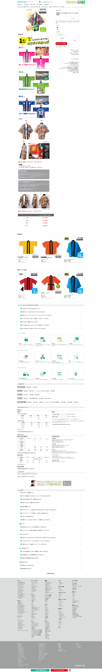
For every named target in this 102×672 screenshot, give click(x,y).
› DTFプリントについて (42, 648)
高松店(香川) (29, 402)
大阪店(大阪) (25, 398)
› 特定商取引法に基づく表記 (62, 650)
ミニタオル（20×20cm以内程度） (36, 634)
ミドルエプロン (47, 624)
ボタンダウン (47, 613)
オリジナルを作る (60, 670)
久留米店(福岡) (70, 402)
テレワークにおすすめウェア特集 (77, 616)
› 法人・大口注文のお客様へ (21, 656)
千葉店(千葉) (25, 390)
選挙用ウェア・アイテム (76, 614)
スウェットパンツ (34, 585)
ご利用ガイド (19, 4)
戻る (70, 670)
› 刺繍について (41, 649)
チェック (46, 615)
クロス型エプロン (47, 626)
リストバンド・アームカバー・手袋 (77, 586)
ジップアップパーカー (34, 583)
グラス (60, 597)
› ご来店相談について (20, 648)
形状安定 (46, 617)
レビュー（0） (73, 18)
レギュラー (58, 31)
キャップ (59, 580)
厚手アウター (33, 596)
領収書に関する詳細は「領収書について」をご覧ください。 (26, 468)
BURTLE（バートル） (48, 582)
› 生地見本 (40, 651)
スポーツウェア (19, 616)
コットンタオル (33, 622)
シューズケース (34, 618)
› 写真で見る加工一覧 (42, 646)
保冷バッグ (33, 616)
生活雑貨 (60, 619)
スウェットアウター (34, 589)
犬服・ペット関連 (75, 584)
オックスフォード (47, 611)
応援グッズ (74, 589)
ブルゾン (32, 594)
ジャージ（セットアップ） (21, 620)
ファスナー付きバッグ (34, 608)
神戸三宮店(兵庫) (48, 398)
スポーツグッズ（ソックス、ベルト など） (23, 630)
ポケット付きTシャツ (20, 591)
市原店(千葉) (31, 390)
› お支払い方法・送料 (20, 650)
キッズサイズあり (20, 613)
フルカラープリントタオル (35, 625)
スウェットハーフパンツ (35, 586)
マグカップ (60, 593)
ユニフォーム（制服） (48, 595)
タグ (73, 582)
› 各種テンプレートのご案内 (42, 655)
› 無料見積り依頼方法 (21, 649)
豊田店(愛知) (37, 394)
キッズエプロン (47, 636)
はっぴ (60, 589)
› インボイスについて (20, 657)
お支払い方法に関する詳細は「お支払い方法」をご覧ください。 (27, 452)
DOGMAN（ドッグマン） (48, 589)
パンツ (19, 618)
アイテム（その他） (75, 580)
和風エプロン (47, 634)
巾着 (32, 612)
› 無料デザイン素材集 (42, 657)
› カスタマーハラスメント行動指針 (22, 658)
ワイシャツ (46, 604)
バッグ (32, 604)
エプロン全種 (47, 638)
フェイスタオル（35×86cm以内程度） (37, 629)
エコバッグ (33, 606)
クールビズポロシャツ (21, 610)
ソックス (59, 621)
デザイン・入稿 (32, 4)
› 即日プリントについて (21, 647)
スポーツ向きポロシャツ (21, 606)
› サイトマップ (19, 663)
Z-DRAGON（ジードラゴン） (49, 588)
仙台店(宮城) (35, 387)
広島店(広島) (41, 402)
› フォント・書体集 (41, 656)
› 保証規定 (19, 659)
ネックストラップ (61, 615)
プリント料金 (26, 4)
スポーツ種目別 (20, 628)
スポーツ (60, 624)
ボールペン (60, 600)
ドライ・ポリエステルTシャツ (22, 583)
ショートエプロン (47, 625)
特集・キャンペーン (75, 605)
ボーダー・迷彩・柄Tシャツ (21, 593)
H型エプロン (47, 627)
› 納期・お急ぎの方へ (20, 646)
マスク (59, 626)
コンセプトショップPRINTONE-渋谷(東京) (42, 390)
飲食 (46, 600)
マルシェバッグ (34, 611)
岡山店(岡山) (35, 402)
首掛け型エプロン (47, 628)
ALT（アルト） (47, 591)
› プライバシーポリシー (61, 648)
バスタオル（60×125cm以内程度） (36, 635)
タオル (32, 620)
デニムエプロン (47, 635)
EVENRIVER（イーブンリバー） (49, 592)
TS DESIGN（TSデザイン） (48, 583)
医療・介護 (46, 598)
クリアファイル (61, 601)
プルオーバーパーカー (35, 582)
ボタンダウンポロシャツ (21, 608)
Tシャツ (18, 580)
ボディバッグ (33, 617)
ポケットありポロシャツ (21, 607)
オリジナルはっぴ (45, 6)
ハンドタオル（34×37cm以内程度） (36, 633)
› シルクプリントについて (42, 647)
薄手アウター (33, 595)
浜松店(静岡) (31, 394)
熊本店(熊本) (76, 402)
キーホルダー (61, 612)
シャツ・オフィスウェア (48, 597)
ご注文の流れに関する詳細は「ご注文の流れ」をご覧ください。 (61, 424)
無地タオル (33, 628)
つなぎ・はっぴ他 (61, 586)
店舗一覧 (46, 4)
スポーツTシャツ (20, 626)
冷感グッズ (60, 618)
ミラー (60, 611)
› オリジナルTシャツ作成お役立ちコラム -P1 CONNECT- (23, 665)
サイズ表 (60, 34)
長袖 (46, 605)
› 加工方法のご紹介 (41, 645)
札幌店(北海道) (28, 387)
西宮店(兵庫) (41, 398)
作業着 (46, 580)
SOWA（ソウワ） (47, 584)
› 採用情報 (59, 647)
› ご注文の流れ (20, 645)
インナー (19, 629)
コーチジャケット (34, 599)
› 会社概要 (59, 646)
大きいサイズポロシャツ (21, 609)
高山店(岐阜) (25, 394)
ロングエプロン (47, 623)
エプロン (46, 620)
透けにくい (46, 618)
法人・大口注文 (39, 4)
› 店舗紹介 (59, 645)
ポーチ (32, 615)
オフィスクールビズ (47, 596)
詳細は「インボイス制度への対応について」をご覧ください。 (26, 476)
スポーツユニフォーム (75, 600)
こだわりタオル (34, 627)
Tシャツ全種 (19, 598)
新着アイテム (74, 591)
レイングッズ (60, 616)
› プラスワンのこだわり (21, 655)
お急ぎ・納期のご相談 (41, 670)
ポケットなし (47, 607)
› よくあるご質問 (20, 661)
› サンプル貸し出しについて (21, 651)
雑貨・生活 (60, 608)
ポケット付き (47, 629)
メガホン (74, 587)
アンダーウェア (61, 590)
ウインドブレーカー (20, 621)
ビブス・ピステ (20, 622)
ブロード (46, 612)
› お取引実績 (60, 649)
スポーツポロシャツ (20, 627)
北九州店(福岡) (63, 402)
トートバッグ (33, 605)
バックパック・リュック (34, 613)
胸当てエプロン (47, 622)
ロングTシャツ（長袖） (21, 584)
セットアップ (33, 591)
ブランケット (60, 613)
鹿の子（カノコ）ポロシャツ (21, 605)
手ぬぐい (33, 636)
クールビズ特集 (75, 608)
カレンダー (74, 585)
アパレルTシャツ (20, 585)
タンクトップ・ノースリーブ (21, 597)
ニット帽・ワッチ (61, 583)
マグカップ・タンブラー (62, 592)
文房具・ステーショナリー (62, 599)
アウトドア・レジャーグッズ (62, 617)
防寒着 (33, 600)
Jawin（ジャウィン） (47, 585)
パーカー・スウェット (34, 580)
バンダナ (60, 584)
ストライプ (46, 614)
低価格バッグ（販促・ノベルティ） (36, 607)
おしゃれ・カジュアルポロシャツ (22, 611)
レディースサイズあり (21, 612)
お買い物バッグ (34, 614)
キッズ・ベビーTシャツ (21, 589)
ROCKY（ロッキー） (47, 590)
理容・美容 (46, 599)
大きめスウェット (34, 587)
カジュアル (33, 598)
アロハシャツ (74, 611)
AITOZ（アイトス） (47, 587)
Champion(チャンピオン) (21, 625)
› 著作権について (41, 659)
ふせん (60, 605)
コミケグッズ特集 (75, 613)
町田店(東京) (53, 390)
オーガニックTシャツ (20, 586)
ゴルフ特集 (74, 617)
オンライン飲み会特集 (76, 615)
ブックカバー (60, 604)
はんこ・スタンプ (61, 606)
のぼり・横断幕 (75, 583)
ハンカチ (33, 637)
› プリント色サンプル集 (42, 650)
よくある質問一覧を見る (50, 573)
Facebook (79, 646)
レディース (33, 588)
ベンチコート (33, 597)
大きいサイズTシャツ (20, 590)
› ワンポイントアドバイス (42, 658)
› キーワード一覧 (20, 662)
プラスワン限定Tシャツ (21, 596)
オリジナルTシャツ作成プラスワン (23, 6)
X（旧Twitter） (80, 645)
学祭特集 (74, 612)
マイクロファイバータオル (35, 623)
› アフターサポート (20, 660)
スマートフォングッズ (61, 614)
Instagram (79, 647)
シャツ (73, 597)
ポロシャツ (19, 600)
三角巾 (46, 637)
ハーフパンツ (20, 619)
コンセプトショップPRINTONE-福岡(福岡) (52, 402)
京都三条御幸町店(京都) (33, 398)
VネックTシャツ (20, 592)
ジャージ (19, 617)
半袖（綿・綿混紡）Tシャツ (21, 582)
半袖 (46, 606)
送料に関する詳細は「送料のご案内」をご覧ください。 (25, 431)
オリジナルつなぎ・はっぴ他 (35, 6)
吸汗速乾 (46, 616)
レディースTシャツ (20, 588)
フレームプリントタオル (35, 624)
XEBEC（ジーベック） (48, 586)
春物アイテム (74, 607)
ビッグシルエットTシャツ (21, 587)
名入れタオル (33, 626)
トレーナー (33, 584)
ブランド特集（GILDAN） (76, 606)
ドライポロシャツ (20, 604)
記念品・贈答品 (75, 588)
